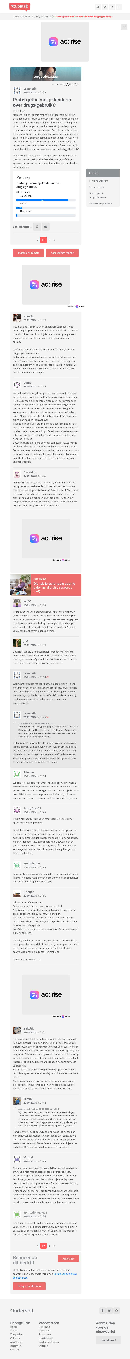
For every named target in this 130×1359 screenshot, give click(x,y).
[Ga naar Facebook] (102, 1310)
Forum (26, 16)
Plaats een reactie (28, 252)
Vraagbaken (16, 1334)
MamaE (28, 1157)
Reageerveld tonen (29, 1286)
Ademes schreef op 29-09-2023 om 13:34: (38, 1109)
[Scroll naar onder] (124, 27)
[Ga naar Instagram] (116, 1310)
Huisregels (44, 1326)
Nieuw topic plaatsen (100, 203)
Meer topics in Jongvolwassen (97, 195)
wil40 (27, 601)
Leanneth (29, 88)
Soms (23, 203)
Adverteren (16, 1341)
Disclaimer (44, 1330)
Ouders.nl (21, 1310)
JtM (25, 641)
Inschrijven (107, 1340)
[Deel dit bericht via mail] (46, 227)
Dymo (27, 382)
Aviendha (29, 472)
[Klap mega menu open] (119, 7)
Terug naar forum (98, 180)
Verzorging (39, 579)
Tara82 (27, 1099)
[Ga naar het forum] (105, 7)
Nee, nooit (26, 211)
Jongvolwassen (42, 16)
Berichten (15, 1345)
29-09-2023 (29, 92)
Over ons (15, 1349)
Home (16, 16)
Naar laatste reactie (62, 252)
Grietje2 (28, 892)
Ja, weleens (26, 195)
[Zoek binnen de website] (98, 7)
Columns (15, 1338)
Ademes (28, 772)
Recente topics (97, 187)
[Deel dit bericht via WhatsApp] (37, 227)
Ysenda (28, 316)
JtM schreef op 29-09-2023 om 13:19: (36, 723)
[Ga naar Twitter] (109, 1310)
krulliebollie (31, 863)
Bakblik (28, 1028)
